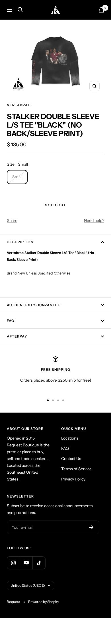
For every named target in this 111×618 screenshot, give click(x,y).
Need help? (94, 220)
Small (17, 176)
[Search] (20, 9)
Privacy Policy (73, 479)
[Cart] (101, 10)
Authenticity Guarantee (33, 305)
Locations (69, 438)
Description (20, 242)
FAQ (11, 321)
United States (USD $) (28, 585)
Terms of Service (76, 468)
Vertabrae (18, 105)
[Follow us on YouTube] (26, 562)
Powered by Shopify (43, 602)
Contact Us (71, 458)
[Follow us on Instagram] (13, 562)
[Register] (91, 527)
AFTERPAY (17, 336)
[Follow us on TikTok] (38, 562)
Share (12, 220)
